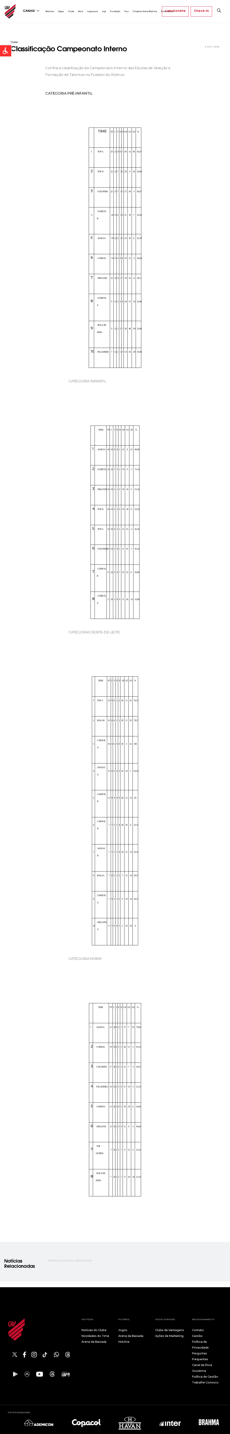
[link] (5, 50)
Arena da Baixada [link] (94, 1341)
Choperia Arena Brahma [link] (145, 11)
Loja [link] (104, 11)
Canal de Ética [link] (202, 1365)
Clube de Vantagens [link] (169, 1330)
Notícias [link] (50, 11)
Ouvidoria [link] (199, 1370)
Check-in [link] (201, 11)
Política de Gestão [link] (205, 1376)
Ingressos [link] (92, 11)
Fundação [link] (115, 11)
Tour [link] (126, 11)
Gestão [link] (197, 1336)
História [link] (123, 1341)
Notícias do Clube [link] (94, 1330)
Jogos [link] (61, 11)
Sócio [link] (80, 11)
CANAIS (29, 11)
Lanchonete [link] (175, 11)
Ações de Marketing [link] (169, 1336)
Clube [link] (71, 11)
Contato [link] (198, 1330)
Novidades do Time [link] (95, 1336)
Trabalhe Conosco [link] (205, 1382)
